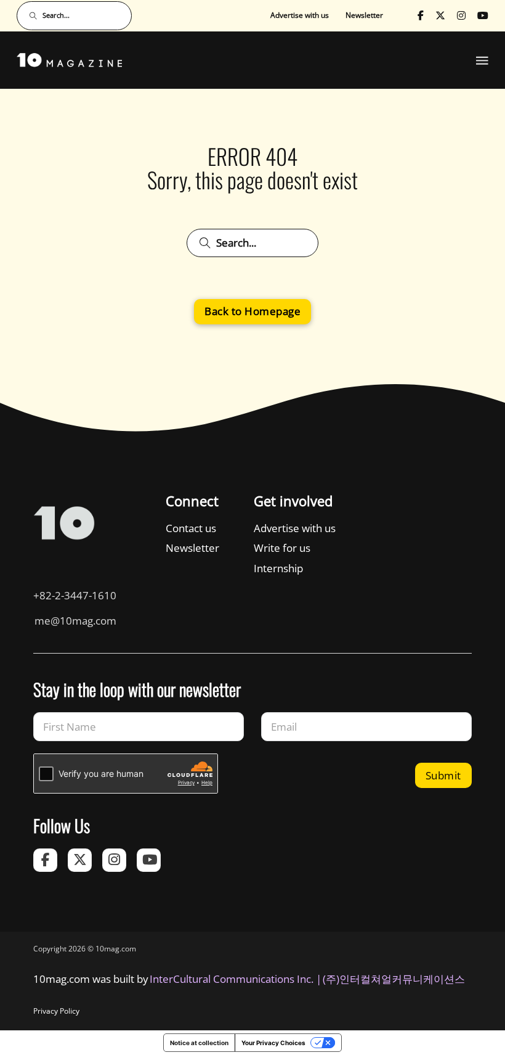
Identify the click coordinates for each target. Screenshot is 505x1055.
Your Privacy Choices (273, 1042)
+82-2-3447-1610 (74, 595)
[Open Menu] (482, 60)
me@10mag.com (75, 621)
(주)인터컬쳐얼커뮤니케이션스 (394, 979)
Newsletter (364, 15)
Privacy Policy (56, 1011)
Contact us (191, 528)
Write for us (282, 548)
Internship (278, 568)
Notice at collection (199, 1042)
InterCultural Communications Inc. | (235, 979)
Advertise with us (299, 15)
